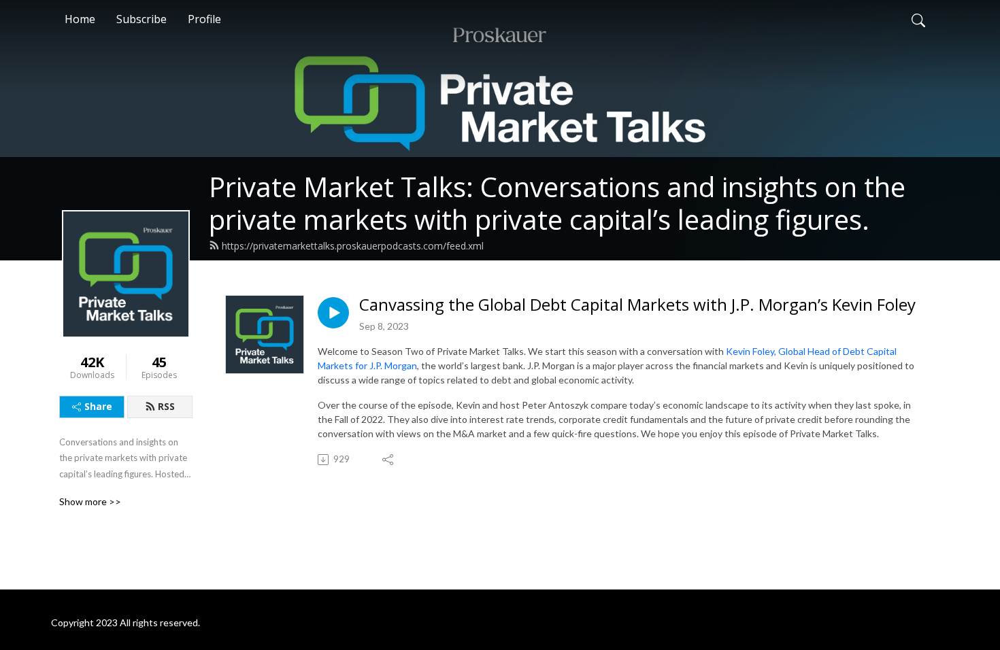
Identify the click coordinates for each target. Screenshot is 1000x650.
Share (98, 406)
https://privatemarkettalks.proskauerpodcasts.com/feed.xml (353, 245)
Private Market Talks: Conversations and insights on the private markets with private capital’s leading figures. (557, 203)
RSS (166, 406)
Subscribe (141, 19)
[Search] (918, 19)
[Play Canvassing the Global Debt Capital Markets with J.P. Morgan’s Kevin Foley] (333, 312)
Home (80, 19)
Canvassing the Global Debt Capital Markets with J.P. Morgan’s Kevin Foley (637, 305)
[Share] (389, 459)
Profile (204, 19)
